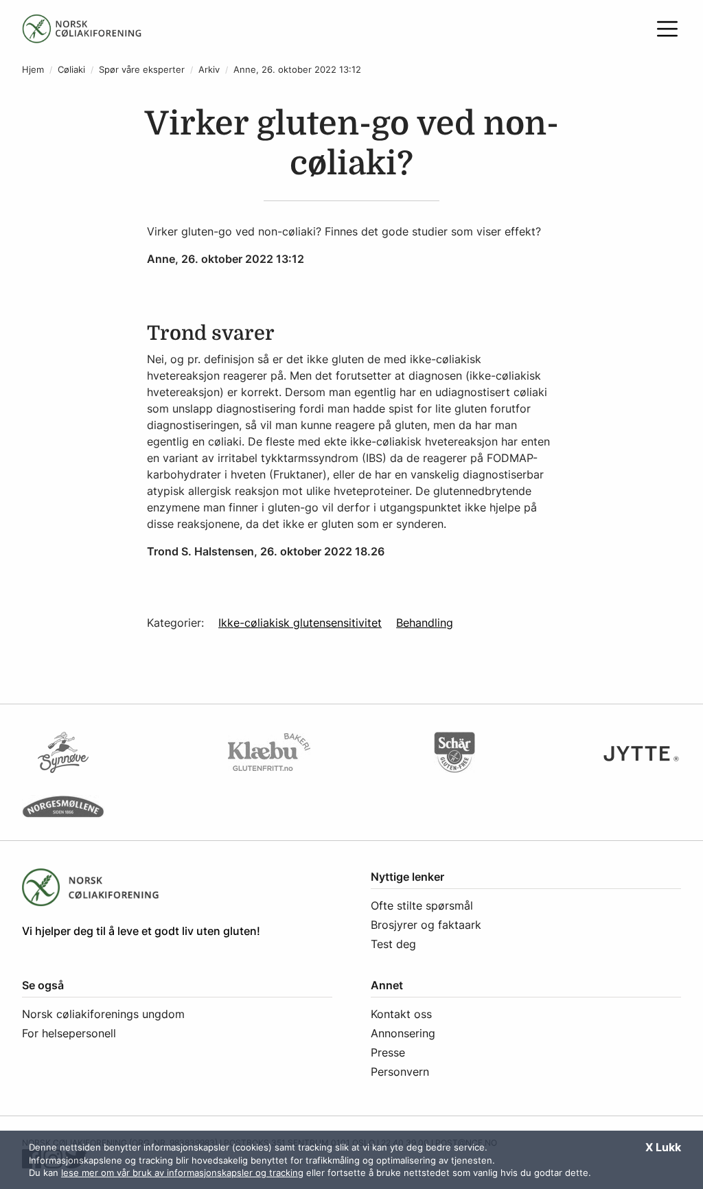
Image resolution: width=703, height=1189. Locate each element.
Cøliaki (71, 70)
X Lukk (663, 1147)
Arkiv (209, 70)
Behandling (424, 623)
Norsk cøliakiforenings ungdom (103, 1014)
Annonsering (403, 1033)
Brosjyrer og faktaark (426, 925)
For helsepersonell (69, 1033)
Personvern (400, 1071)
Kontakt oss (401, 1014)
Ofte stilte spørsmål (422, 905)
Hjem (33, 70)
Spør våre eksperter (142, 70)
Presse (388, 1052)
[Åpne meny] (667, 29)
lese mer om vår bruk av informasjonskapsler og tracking (182, 1172)
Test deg (393, 944)
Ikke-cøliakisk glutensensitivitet (300, 623)
